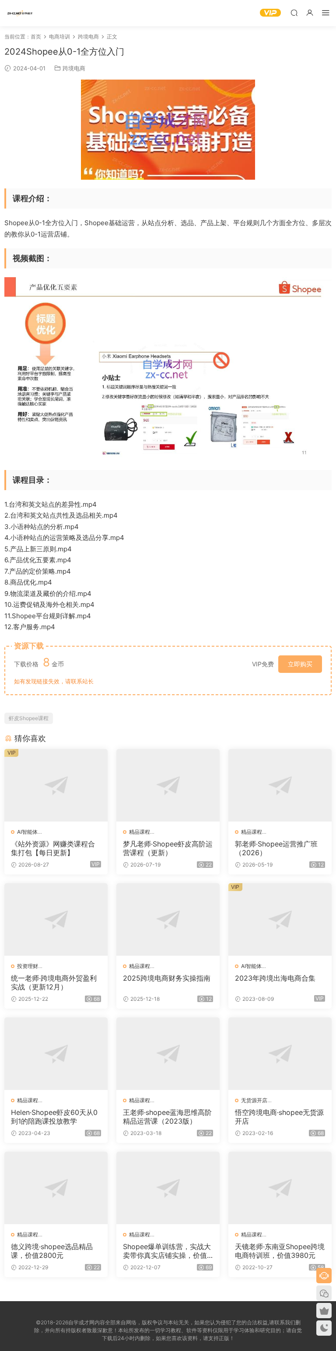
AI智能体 (27, 832)
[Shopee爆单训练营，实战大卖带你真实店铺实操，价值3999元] (168, 1188)
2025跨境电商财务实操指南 (166, 978)
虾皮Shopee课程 (29, 718)
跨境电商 (74, 68)
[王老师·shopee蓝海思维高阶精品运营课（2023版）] (168, 1053)
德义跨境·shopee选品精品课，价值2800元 (52, 1251)
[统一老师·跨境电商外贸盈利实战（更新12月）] (56, 919)
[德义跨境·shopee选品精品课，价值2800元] (56, 1188)
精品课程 (139, 832)
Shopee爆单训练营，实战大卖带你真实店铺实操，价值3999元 (167, 1251)
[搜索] (294, 12)
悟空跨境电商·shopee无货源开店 (279, 1116)
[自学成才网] (20, 13)
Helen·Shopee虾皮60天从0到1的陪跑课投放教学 (54, 1116)
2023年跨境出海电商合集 (275, 978)
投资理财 (27, 966)
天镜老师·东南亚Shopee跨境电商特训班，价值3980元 (280, 1251)
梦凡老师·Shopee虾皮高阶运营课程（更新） (168, 848)
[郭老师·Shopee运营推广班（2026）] (280, 785)
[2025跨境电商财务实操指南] (168, 919)
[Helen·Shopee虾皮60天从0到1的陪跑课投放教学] (56, 1053)
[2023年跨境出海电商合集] (280, 919)
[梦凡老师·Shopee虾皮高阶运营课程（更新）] (168, 785)
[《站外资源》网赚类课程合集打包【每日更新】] (56, 785)
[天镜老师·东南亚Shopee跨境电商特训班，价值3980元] (280, 1188)
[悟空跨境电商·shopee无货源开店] (280, 1053)
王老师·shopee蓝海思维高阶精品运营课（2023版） (167, 1116)
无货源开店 (254, 1100)
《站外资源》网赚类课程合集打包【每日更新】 (53, 848)
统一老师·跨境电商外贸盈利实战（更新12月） (54, 982)
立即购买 (300, 664)
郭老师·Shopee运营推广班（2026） (276, 848)
